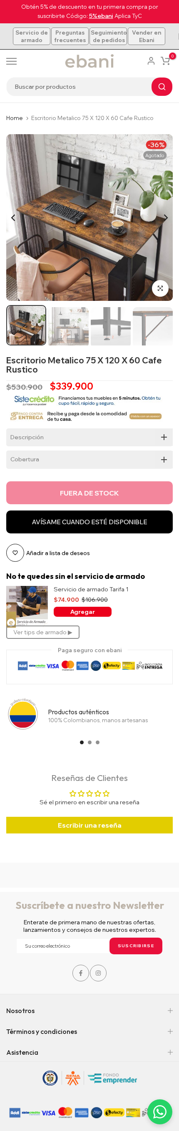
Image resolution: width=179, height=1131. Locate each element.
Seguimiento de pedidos (109, 36)
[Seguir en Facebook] (80, 973)
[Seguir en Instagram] (98, 973)
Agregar (82, 612)
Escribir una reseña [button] (90, 825)
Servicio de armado (31, 36)
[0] (165, 60)
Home (14, 118)
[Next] (160, 217)
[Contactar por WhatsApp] (159, 1111)
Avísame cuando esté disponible (89, 522)
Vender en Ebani (146, 36)
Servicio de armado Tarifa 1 (91, 589)
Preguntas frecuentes (70, 36)
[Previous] (18, 217)
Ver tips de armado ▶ (42, 632)
